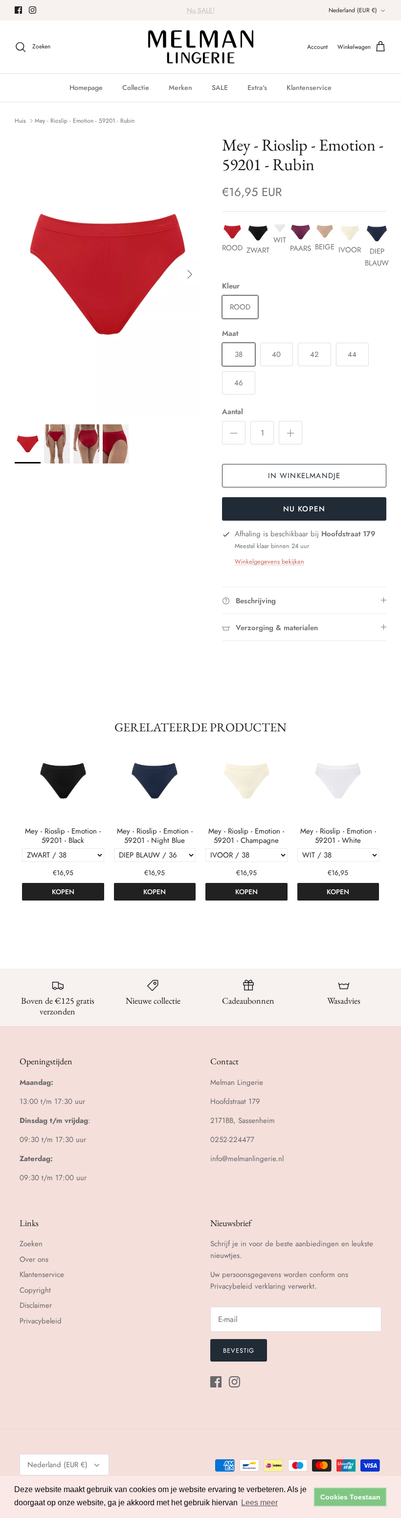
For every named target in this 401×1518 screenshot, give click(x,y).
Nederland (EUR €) (353, 10)
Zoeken (31, 1243)
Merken (180, 87)
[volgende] (189, 274)
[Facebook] (18, 10)
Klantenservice (309, 87)
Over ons (34, 1259)
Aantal (232, 412)
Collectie (135, 87)
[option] (107, 274)
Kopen (63, 892)
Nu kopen (304, 509)
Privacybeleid (41, 1321)
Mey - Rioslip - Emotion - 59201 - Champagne (246, 836)
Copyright (35, 1290)
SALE (220, 87)
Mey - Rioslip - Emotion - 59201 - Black (63, 836)
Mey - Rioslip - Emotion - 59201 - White (338, 836)
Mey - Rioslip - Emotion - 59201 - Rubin (84, 120)
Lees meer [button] (259, 1502)
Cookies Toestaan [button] (350, 1497)
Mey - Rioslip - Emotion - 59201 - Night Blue (155, 836)
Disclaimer (36, 1305)
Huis (20, 120)
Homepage (86, 87)
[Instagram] (32, 10)
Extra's (257, 87)
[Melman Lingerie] (200, 47)
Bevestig (238, 1350)
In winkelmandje (304, 475)
